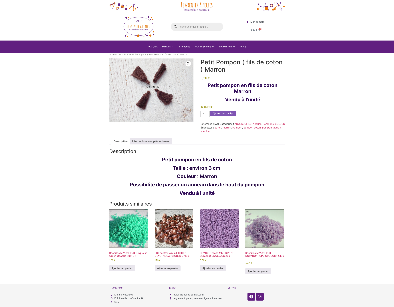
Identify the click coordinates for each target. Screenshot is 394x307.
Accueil (113, 54)
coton (218, 127)
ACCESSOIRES (203, 46)
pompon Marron (271, 127)
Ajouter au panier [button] (122, 268)
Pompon (237, 127)
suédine (205, 131)
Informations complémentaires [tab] (150, 141)
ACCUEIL (153, 46)
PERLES (166, 46)
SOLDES (280, 123)
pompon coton (252, 127)
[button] (188, 63)
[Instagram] (260, 297)
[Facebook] (251, 297)
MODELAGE (225, 46)
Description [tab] (121, 141)
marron (227, 127)
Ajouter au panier (223, 113)
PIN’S (243, 46)
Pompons (141, 54)
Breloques (184, 46)
